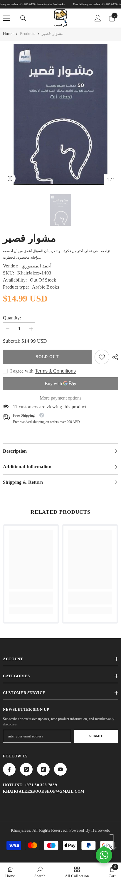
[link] (102, 357)
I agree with (21, 370)
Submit (95, 736)
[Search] (23, 18)
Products (27, 33)
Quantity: (12, 317)
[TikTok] (43, 769)
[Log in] (98, 18)
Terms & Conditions (55, 370)
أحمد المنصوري (36, 265)
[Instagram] (26, 769)
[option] (60, 114)
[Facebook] (9, 769)
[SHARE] (113, 357)
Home (8, 33)
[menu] (6, 18)
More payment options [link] (60, 397)
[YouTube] (60, 769)
